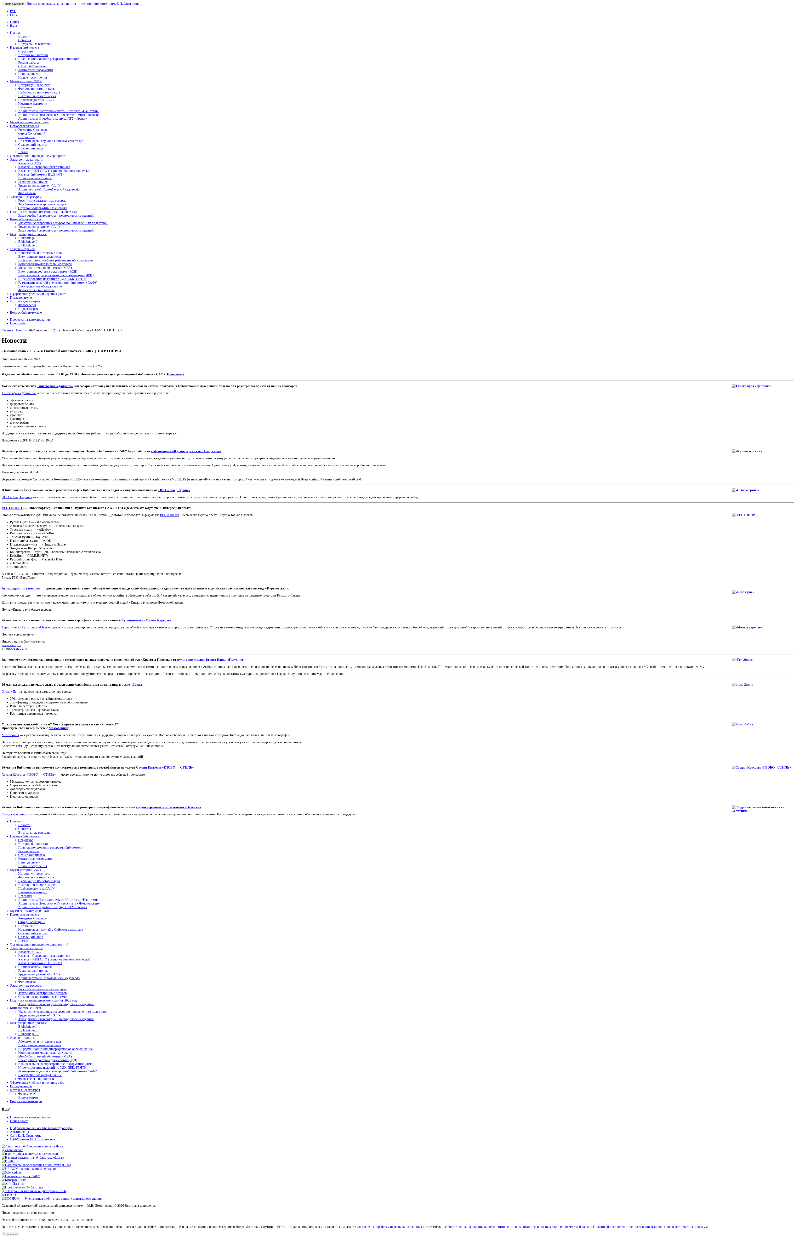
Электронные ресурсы (26, 197)
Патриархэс (26, 137)
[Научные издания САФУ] (21, 1176)
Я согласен (10, 1234)
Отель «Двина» (12, 691)
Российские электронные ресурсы (42, 200)
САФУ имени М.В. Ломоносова (32, 1139)
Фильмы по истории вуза (36, 88)
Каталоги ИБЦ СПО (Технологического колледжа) (54, 170)
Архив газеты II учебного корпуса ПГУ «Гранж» (52, 118)
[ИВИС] (8, 1161)
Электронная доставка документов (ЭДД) (47, 271)
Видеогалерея (28, 308)
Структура (25, 51)
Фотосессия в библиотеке (36, 290)
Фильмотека (27, 193)
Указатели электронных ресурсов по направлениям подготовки (63, 223)
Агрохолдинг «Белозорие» (21, 588)
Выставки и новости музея (37, 96)
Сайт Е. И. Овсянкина (25, 1135)
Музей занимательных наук (29, 122)
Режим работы (28, 62)
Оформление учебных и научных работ (38, 294)
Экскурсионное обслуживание (40, 286)
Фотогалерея (27, 305)
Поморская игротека (24, 126)
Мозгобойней (58, 728)
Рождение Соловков (32, 129)
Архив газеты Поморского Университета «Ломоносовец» (59, 114)
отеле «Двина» (132, 684)
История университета (34, 85)
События (24, 40)
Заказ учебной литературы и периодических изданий (56, 215)
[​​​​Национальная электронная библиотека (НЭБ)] (36, 1165)
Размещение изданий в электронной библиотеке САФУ (57, 282)
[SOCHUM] (52, 1198)
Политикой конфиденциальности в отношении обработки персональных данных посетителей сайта (519, 1226)
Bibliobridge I (27, 238)
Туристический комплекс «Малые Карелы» (32, 627)
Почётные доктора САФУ (36, 100)
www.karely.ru (11, 645)
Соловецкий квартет (32, 144)
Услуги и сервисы (22, 249)
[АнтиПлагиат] (13, 1183)
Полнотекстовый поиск (35, 178)
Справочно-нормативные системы (42, 208)
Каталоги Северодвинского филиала (44, 167)
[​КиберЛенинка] (14, 1180)
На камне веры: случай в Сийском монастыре (50, 141)
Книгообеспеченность (25, 219)
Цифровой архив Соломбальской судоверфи (41, 1128)
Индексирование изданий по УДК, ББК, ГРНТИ (52, 279)
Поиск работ (19, 323)
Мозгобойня (10, 735)
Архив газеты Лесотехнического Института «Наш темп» (58, 111)
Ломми (23, 152)
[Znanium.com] (12, 1150)
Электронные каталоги (26, 159)
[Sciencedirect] (12, 1172)
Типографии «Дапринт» (55, 386)
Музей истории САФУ (26, 81)
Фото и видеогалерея (25, 301)
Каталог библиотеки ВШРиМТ (40, 174)
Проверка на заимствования (30, 319)
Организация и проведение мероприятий (39, 156)
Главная (15, 32)
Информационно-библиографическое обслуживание (55, 260)
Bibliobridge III (28, 245)
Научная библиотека (24, 47)
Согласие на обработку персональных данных (389, 1226)
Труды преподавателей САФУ (39, 185)
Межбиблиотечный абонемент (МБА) (45, 267)
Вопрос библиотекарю (26, 312)
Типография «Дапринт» (19, 393)
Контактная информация (35, 70)
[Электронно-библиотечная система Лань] (32, 1146)
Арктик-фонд (19, 1132)
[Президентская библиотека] (22, 1187)
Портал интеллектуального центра (83, 3)
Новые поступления (32, 77)
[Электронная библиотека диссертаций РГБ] (34, 1191)
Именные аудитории (32, 103)
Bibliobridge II (28, 241)
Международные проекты (28, 234)
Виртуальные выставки (35, 44)
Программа (175, 374)
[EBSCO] (9, 1195)
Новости (24, 36)
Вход (13, 25)
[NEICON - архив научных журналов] (29, 1168)
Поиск (14, 22)
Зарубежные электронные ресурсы (42, 204)
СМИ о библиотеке (32, 66)
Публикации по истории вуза (39, 92)
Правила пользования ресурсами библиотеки (50, 59)
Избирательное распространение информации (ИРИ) (55, 275)
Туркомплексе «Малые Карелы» (146, 620)
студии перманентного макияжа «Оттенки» (168, 807)
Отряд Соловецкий (31, 133)
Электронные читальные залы (39, 256)
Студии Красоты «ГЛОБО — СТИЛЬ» (165, 767)
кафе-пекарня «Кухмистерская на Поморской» (186, 451)
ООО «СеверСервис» (174, 490)
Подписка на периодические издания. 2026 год (43, 211)
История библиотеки (33, 55)
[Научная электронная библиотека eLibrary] (33, 1157)
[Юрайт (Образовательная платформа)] (30, 1154)
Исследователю (21, 297)
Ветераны (25, 107)
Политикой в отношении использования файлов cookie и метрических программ (650, 1226)
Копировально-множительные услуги (45, 264)
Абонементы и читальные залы (40, 253)
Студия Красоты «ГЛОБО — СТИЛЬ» (29, 774)
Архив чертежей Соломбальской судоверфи (49, 189)
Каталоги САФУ (29, 163)
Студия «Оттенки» (15, 814)
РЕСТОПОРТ (12, 508)
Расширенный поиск (33, 182)
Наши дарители (29, 73)
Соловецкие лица (30, 148)
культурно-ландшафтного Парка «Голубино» (211, 659)
